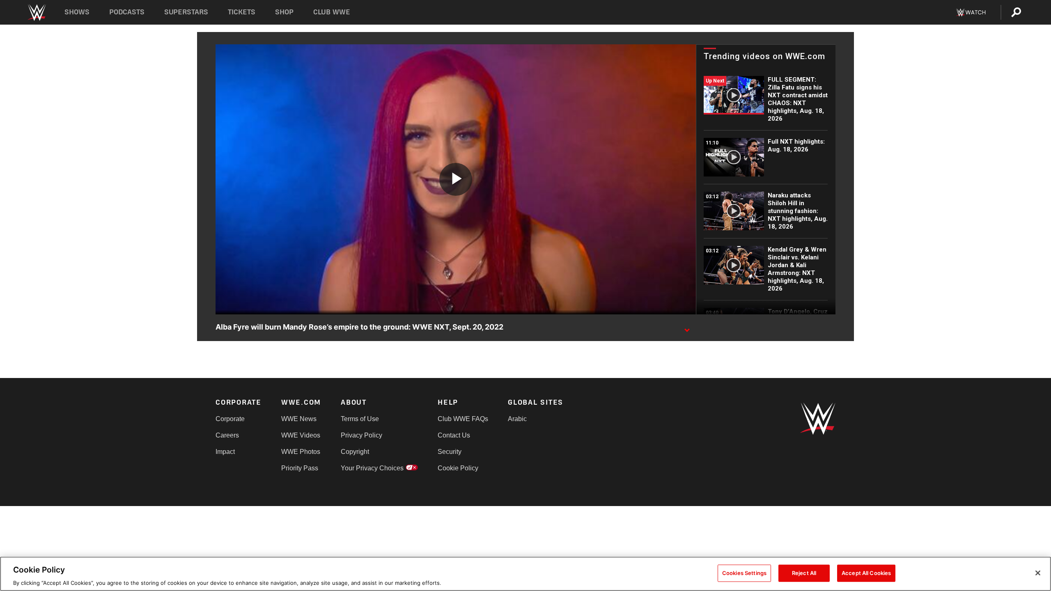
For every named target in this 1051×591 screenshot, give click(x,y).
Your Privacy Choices (372, 468)
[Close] (1038, 573)
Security (449, 451)
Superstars (186, 12)
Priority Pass (299, 468)
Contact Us (454, 435)
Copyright (355, 451)
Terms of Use (360, 418)
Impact (225, 451)
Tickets (241, 12)
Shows (76, 12)
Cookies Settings (744, 572)
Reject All (804, 572)
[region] (525, 574)
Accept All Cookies (866, 572)
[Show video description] (687, 327)
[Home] (36, 12)
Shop (284, 12)
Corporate (230, 418)
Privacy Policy (361, 435)
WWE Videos (300, 435)
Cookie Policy (458, 468)
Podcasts (127, 12)
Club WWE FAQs (463, 418)
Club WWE (331, 12)
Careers (227, 435)
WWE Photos (300, 451)
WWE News (299, 418)
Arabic (517, 418)
